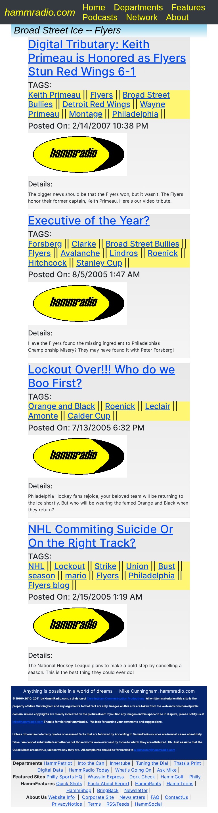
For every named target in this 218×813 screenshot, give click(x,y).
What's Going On (133, 770)
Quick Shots (69, 783)
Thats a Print (187, 763)
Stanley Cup (99, 263)
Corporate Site (98, 797)
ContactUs (176, 797)
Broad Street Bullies (142, 244)
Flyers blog (49, 585)
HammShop (78, 790)
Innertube (120, 763)
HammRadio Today (89, 770)
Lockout (69, 566)
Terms (94, 804)
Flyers (101, 95)
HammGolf (172, 777)
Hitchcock (47, 263)
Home (93, 7)
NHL (36, 566)
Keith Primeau (54, 95)
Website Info (61, 797)
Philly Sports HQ (64, 777)
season (41, 575)
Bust (166, 566)
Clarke (84, 244)
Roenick (163, 253)
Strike (105, 566)
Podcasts (100, 17)
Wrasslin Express (106, 777)
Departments (138, 7)
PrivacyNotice (67, 804)
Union (137, 566)
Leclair (157, 406)
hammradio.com (40, 12)
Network (142, 17)
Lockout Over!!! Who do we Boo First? (101, 376)
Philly (195, 777)
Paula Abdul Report (108, 783)
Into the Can (91, 763)
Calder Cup (89, 416)
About (177, 17)
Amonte (43, 416)
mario (76, 575)
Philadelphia (135, 114)
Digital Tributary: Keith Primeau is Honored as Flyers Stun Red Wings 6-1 (107, 57)
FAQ (155, 797)
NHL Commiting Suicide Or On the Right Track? (100, 536)
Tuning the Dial (152, 763)
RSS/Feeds (117, 804)
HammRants (148, 783)
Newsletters (132, 797)
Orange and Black (61, 406)
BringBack (108, 790)
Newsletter (136, 790)
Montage (85, 114)
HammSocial (148, 804)
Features (188, 7)
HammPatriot (58, 763)
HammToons (180, 783)
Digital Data (50, 770)
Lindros (124, 253)
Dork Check (142, 777)
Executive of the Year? (89, 220)
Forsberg (45, 244)
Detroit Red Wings (96, 104)
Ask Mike (167, 770)
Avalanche (80, 253)
